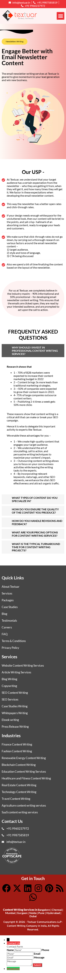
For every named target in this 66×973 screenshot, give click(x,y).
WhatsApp (13, 968)
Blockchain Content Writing (19, 765)
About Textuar (10, 586)
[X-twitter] (17, 888)
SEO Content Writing (15, 692)
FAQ (5, 634)
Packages (8, 600)
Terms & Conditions (14, 641)
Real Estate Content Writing (19, 785)
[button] (60, 16)
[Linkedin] (28, 888)
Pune (41, 912)
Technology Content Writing (19, 792)
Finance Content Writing (17, 744)
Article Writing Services (16, 672)
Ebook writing (10, 720)
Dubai (33, 916)
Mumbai (10, 912)
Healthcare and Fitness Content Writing (26, 778)
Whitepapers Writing (15, 713)
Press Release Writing (15, 726)
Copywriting (9, 686)
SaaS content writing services (20, 812)
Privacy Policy (10, 647)
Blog (4, 614)
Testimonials (9, 620)
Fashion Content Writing (17, 751)
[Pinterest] (49, 888)
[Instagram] (38, 888)
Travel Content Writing (16, 798)
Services (7, 593)
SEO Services (10, 699)
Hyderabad (53, 912)
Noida (32, 912)
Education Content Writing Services (24, 771)
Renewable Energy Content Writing (24, 758)
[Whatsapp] (33, 897)
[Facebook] (6, 888)
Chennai (57, 909)
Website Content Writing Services (23, 665)
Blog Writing (9, 679)
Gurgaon (22, 912)
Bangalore (44, 909)
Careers (7, 627)
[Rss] (60, 888)
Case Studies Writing (15, 706)
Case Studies (10, 607)
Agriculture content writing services (24, 805)
